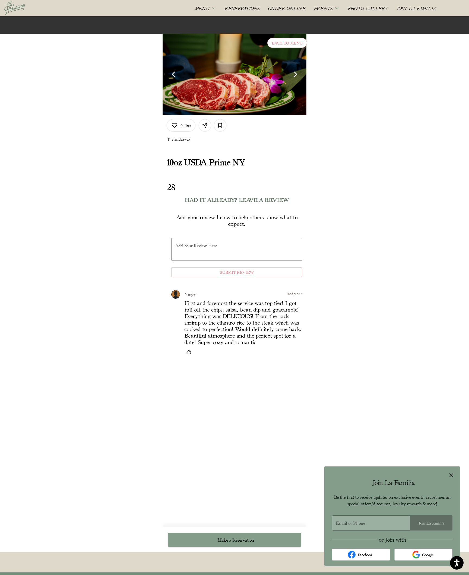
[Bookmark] (220, 125)
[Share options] (205, 125)
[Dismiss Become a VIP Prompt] (451, 475)
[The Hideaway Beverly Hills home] (28, 8)
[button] (205, 8)
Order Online (287, 8)
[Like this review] (190, 351)
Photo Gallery (368, 8)
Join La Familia (417, 8)
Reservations (242, 8)
